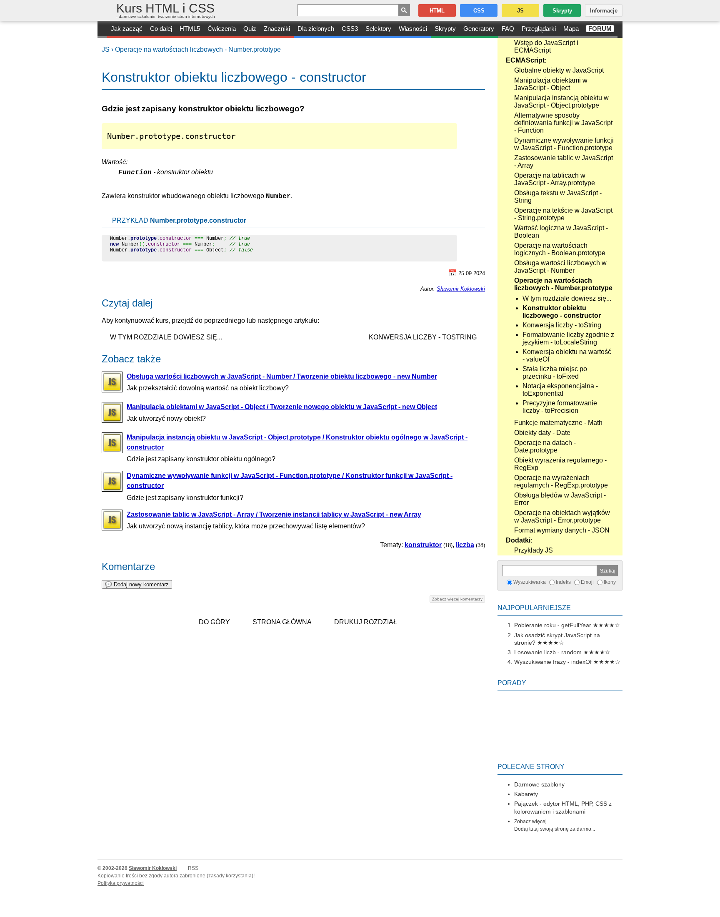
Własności (413, 28)
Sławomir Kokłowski (461, 289)
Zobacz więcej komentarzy (457, 599)
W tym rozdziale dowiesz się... (566, 298)
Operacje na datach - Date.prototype (545, 446)
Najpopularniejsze (534, 607)
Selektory (378, 28)
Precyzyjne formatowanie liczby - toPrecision (559, 406)
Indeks (563, 582)
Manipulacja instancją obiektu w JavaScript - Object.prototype (561, 101)
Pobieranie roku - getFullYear (552, 625)
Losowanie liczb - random (548, 652)
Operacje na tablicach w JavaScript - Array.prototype (554, 179)
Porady (512, 682)
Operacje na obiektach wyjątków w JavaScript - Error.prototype (562, 516)
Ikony (610, 582)
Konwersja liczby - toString (561, 325)
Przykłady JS (533, 550)
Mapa (571, 28)
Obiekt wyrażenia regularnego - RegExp (560, 464)
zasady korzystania (230, 876)
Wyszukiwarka (529, 582)
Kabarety (526, 794)
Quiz (249, 28)
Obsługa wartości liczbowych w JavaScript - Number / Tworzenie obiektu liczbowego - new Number (282, 376)
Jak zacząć (126, 28)
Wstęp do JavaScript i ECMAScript (546, 46)
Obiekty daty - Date (542, 432)
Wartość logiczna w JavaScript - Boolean (561, 231)
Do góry (214, 622)
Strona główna (282, 622)
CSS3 (350, 28)
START (102, 29)
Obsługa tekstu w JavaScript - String (558, 196)
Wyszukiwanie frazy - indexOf (553, 661)
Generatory (478, 28)
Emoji (587, 582)
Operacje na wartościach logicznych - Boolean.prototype (559, 249)
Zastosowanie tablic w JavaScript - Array (563, 161)
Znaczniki (277, 28)
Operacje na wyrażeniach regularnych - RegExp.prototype (561, 481)
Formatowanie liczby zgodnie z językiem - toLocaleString (568, 338)
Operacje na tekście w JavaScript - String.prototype (563, 214)
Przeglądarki (539, 28)
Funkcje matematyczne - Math (558, 422)
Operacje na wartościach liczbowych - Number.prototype (198, 49)
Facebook (712, 909)
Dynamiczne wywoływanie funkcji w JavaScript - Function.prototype (564, 144)
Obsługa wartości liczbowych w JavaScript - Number (560, 266)
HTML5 (190, 28)
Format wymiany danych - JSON (562, 530)
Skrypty (445, 28)
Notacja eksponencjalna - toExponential (560, 389)
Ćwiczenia (222, 28)
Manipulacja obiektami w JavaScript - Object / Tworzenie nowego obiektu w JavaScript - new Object (282, 406)
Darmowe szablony (539, 784)
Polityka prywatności (121, 883)
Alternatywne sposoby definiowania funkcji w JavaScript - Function (563, 123)
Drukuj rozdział (365, 622)
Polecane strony (531, 766)
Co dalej (161, 28)
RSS (193, 868)
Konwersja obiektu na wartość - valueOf (566, 355)
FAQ (508, 28)
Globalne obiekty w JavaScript (559, 70)
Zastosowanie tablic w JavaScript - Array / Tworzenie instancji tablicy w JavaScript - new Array (274, 514)
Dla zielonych (316, 28)
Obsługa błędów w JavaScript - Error (560, 499)
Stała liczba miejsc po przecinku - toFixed (554, 372)
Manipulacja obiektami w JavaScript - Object (551, 84)
